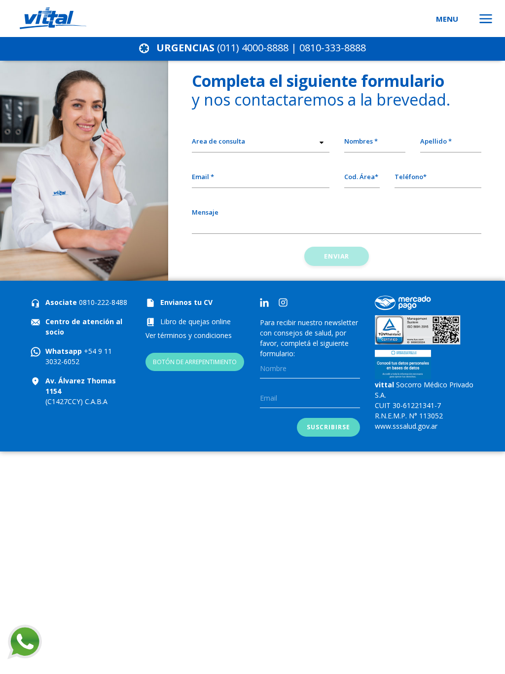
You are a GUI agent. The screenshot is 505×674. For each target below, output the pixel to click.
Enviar (336, 256)
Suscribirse (328, 427)
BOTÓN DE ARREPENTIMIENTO (195, 362)
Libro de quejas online (195, 321)
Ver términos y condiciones (188, 335)
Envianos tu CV (186, 302)
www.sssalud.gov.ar (406, 426)
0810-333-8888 (332, 47)
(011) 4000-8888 (253, 47)
